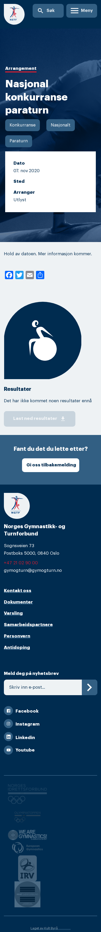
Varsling (13, 613)
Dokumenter (18, 602)
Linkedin (25, 737)
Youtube (25, 750)
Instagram (28, 724)
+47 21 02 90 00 (21, 563)
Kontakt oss (17, 590)
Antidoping (17, 647)
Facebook (27, 711)
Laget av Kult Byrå (44, 928)
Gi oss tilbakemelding (51, 465)
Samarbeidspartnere (28, 624)
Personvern (17, 636)
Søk (46, 10)
